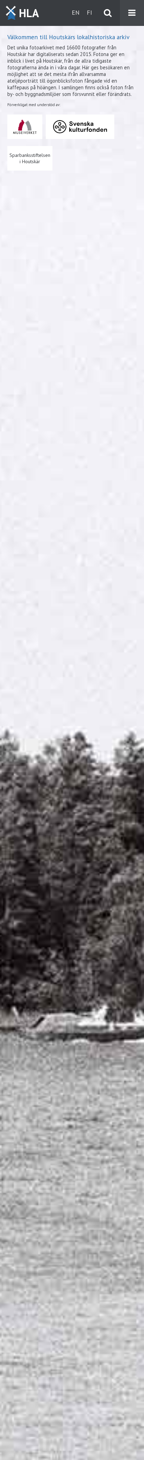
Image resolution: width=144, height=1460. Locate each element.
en (76, 12)
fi (89, 12)
